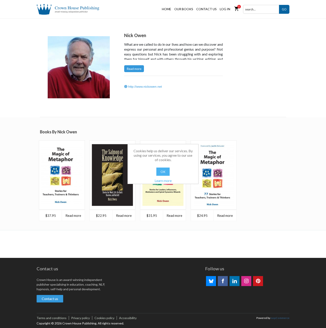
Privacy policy (80, 318)
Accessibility (128, 318)
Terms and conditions (52, 318)
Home (166, 9)
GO (284, 9)
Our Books (183, 9)
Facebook (223, 281)
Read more (134, 69)
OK (163, 172)
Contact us (206, 9)
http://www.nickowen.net (144, 86)
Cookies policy (104, 318)
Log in (225, 9)
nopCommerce (280, 318)
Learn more (163, 180)
